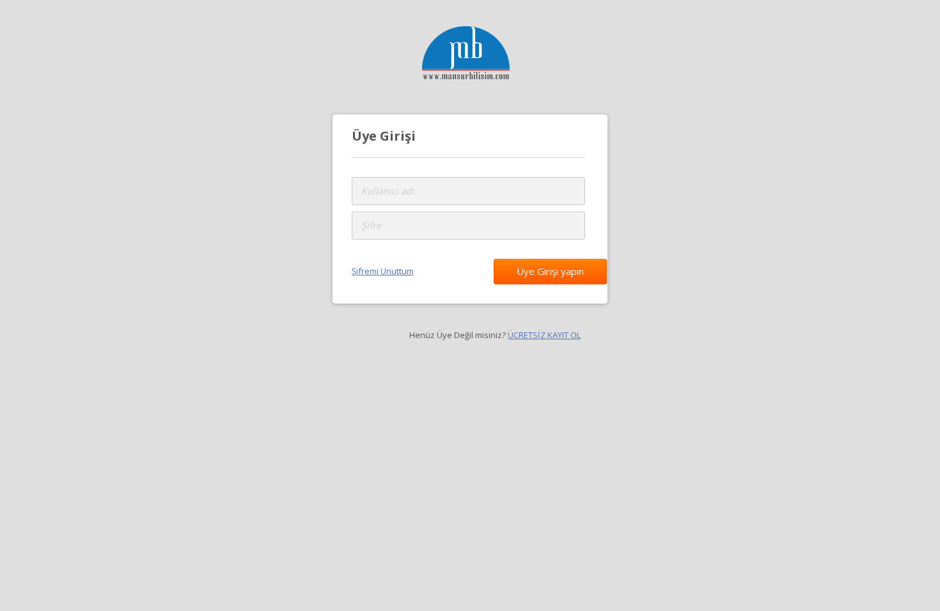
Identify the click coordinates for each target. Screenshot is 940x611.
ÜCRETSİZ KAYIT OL (544, 335)
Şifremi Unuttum (383, 271)
